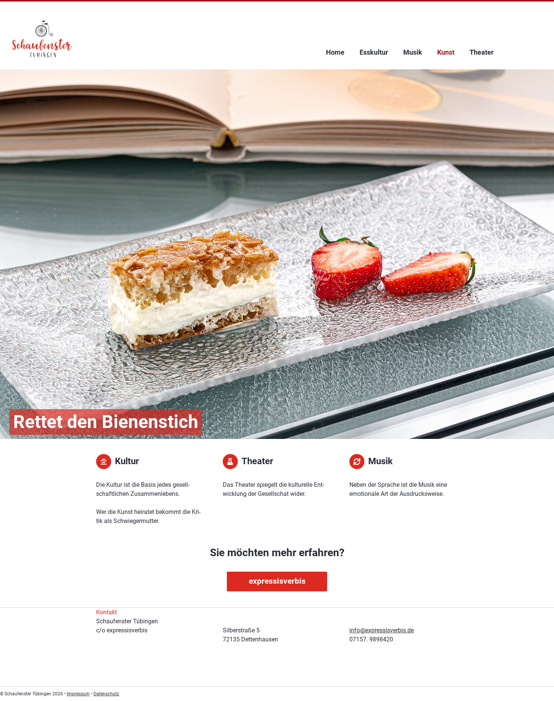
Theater (482, 52)
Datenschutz (106, 693)
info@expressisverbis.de (381, 630)
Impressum (78, 693)
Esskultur (374, 52)
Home (335, 52)
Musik (412, 52)
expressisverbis (277, 581)
